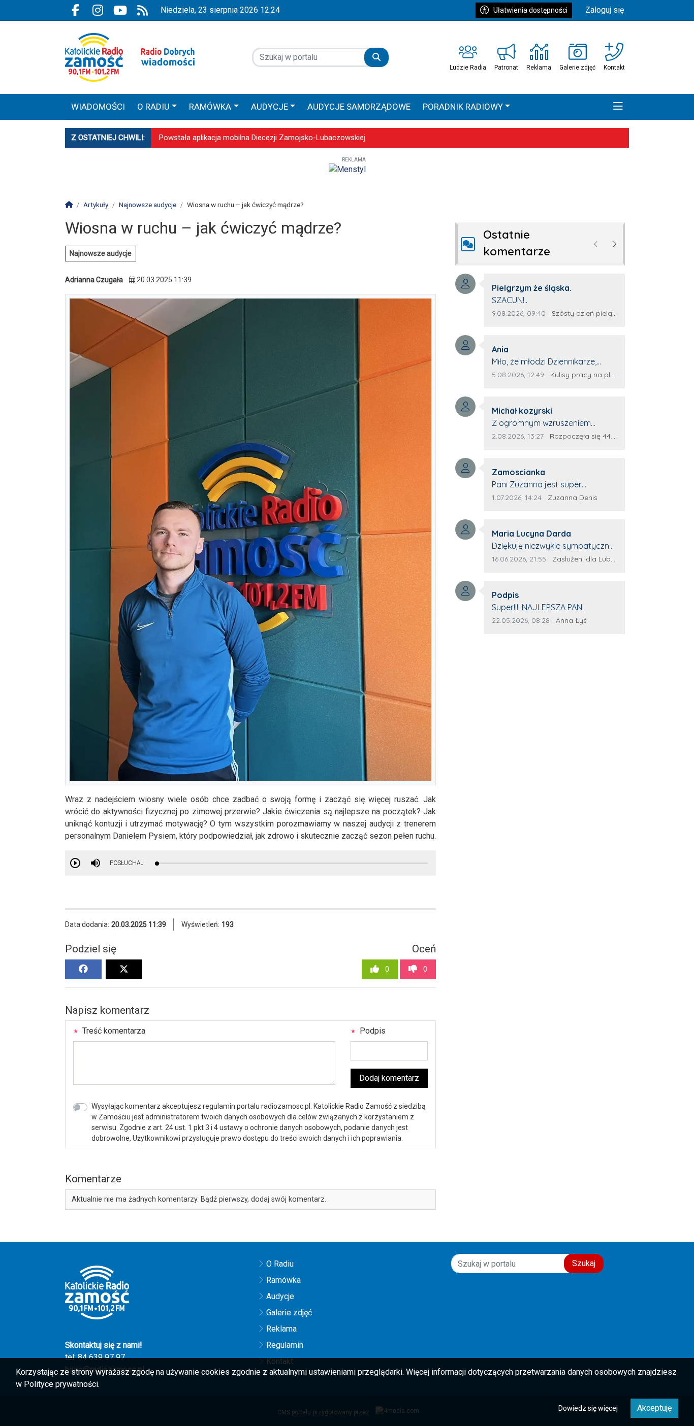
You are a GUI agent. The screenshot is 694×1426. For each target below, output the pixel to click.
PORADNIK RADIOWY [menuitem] (463, 107)
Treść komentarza (112, 1031)
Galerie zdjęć (289, 1312)
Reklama (281, 1329)
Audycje (280, 1296)
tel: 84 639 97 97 (95, 1357)
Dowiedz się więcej (588, 1408)
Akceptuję (654, 1408)
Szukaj (583, 1263)
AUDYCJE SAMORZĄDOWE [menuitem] (359, 107)
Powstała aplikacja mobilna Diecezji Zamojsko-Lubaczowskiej (262, 137)
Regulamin (284, 1345)
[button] (618, 107)
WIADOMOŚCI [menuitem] (98, 107)
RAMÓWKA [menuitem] (210, 107)
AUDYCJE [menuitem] (269, 107)
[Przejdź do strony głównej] (130, 57)
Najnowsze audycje (101, 253)
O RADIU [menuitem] (153, 107)
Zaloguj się (604, 10)
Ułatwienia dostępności (530, 10)
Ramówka (283, 1280)
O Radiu (280, 1264)
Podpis (372, 1031)
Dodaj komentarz (389, 1078)
